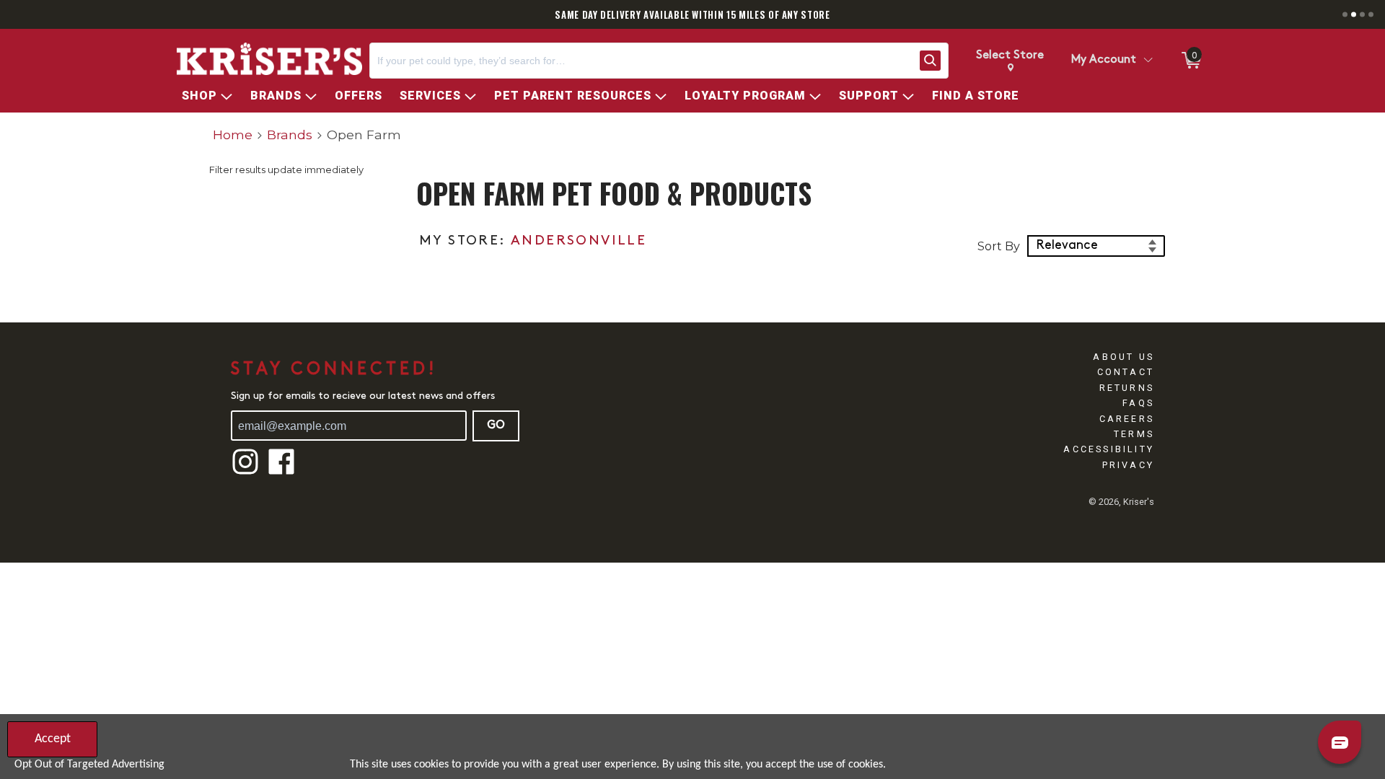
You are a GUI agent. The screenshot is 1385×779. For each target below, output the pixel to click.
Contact (1125, 371)
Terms (1134, 433)
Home (232, 134)
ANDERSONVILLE (578, 241)
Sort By (998, 246)
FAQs (1138, 402)
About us (1123, 356)
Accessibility (1108, 449)
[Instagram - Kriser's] (245, 472)
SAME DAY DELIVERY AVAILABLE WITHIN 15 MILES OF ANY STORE (692, 14)
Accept (53, 739)
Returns (1126, 387)
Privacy (1128, 464)
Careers (1126, 418)
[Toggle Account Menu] (1147, 60)
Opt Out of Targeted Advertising (89, 764)
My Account (1103, 60)
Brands (289, 134)
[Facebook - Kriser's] (281, 472)
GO (496, 425)
